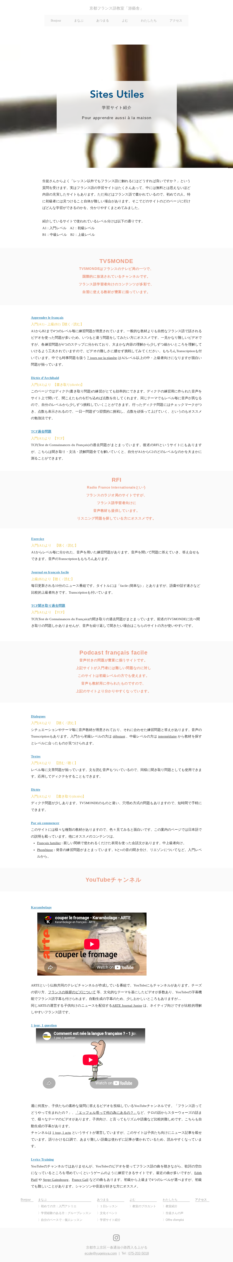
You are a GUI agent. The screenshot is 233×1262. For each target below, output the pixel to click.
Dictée (35, 789)
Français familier (49, 843)
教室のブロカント (144, 1206)
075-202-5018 (138, 1253)
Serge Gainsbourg (55, 1180)
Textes (36, 756)
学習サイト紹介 (110, 1220)
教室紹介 (171, 1206)
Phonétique (45, 850)
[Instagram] (116, 1237)
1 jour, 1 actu (61, 1132)
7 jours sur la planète (102, 358)
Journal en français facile (50, 572)
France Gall (80, 1180)
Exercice (37, 539)
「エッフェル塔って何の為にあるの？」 (106, 1112)
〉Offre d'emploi (173, 1220)
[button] (79, 20)
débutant (119, 736)
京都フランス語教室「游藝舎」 (116, 8)
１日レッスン (109, 1206)
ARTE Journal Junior (127, 1005)
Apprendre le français (47, 317)
